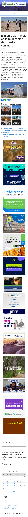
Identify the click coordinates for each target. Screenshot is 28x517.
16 (24, 481)
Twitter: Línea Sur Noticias (9, 508)
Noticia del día (12, 128)
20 (14, 483)
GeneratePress (14, 515)
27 (14, 486)
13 (14, 481)
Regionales (20, 128)
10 (3, 481)
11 (7, 481)
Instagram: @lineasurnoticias (9, 507)
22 (20, 483)
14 (17, 481)
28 (17, 486)
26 (10, 486)
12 (10, 481)
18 (7, 483)
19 (10, 483)
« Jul (13, 492)
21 (17, 483)
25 (7, 486)
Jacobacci (5, 128)
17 (3, 483)
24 (3, 486)
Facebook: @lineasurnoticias (9, 505)
